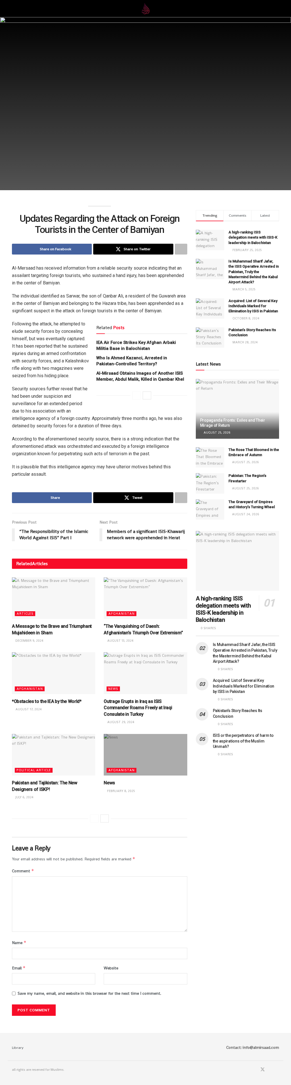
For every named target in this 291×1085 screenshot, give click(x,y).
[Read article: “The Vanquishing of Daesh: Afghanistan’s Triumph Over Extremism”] (145, 598)
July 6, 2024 (24, 797)
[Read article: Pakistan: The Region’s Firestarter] (210, 483)
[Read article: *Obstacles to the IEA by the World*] (53, 673)
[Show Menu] (14, 8)
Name (19, 942)
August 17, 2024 (28, 709)
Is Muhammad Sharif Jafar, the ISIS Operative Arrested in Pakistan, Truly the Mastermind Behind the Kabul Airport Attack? (253, 271)
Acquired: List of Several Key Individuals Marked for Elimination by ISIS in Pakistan (253, 306)
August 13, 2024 (120, 641)
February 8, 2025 (120, 791)
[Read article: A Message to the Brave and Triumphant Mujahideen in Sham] (53, 598)
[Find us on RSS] (277, 1069)
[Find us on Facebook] (255, 1069)
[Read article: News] (145, 755)
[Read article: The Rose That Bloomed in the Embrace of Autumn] (210, 457)
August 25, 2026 (216, 432)
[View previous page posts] (136, 395)
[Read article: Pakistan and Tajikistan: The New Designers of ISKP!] (53, 755)
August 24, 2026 (245, 514)
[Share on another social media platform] (181, 249)
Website (111, 968)
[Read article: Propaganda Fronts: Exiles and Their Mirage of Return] (237, 409)
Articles (25, 614)
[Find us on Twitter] (262, 1069)
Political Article (33, 770)
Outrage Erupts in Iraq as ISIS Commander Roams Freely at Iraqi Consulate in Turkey (138, 708)
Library (18, 1047)
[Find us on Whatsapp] (270, 1069)
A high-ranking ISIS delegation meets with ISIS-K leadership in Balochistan (252, 237)
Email (19, 968)
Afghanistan (121, 614)
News (113, 689)
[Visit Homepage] (145, 8)
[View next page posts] (147, 395)
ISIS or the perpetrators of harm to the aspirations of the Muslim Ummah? (243, 741)
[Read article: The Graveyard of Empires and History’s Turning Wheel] (210, 509)
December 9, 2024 (28, 641)
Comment (23, 870)
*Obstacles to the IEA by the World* (47, 701)
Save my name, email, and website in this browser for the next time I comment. (89, 993)
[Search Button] (276, 8)
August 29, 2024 (120, 722)
